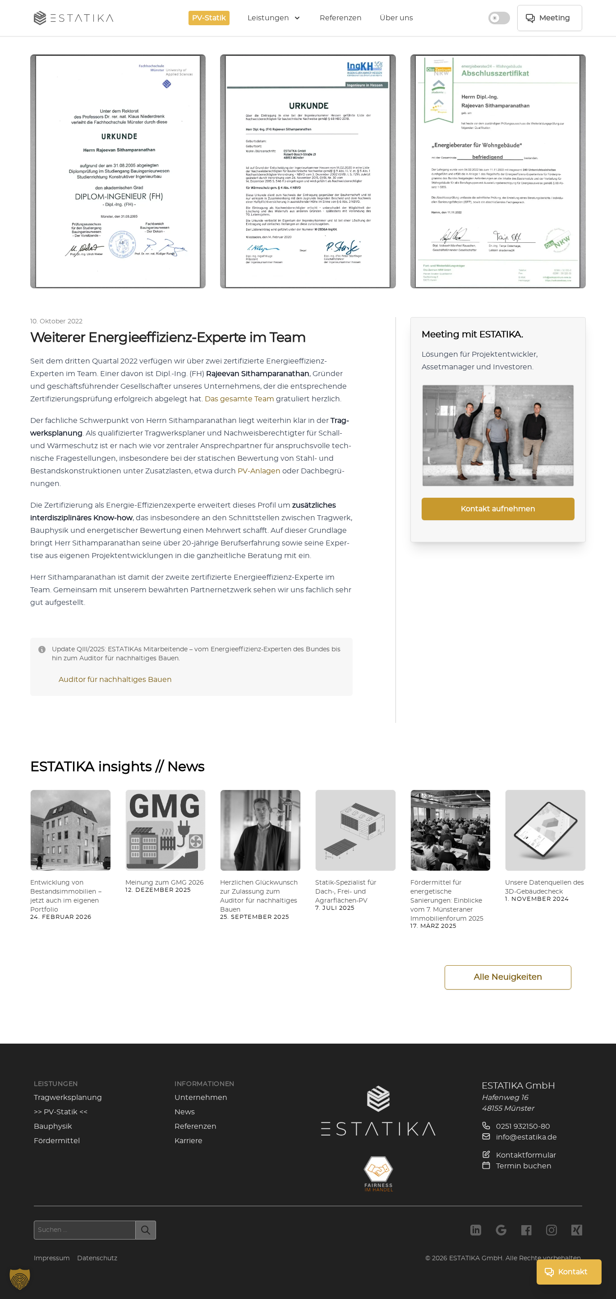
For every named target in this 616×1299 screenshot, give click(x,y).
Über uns (396, 18)
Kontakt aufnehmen (498, 509)
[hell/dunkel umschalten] (499, 18)
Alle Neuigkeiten (508, 977)
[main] (308, 540)
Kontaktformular (525, 1155)
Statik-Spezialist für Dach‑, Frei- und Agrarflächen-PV (346, 892)
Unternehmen (201, 1097)
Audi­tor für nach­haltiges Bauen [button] (115, 679)
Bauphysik (53, 1126)
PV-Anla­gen (259, 471)
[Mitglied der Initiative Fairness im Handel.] (378, 1173)
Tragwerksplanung (68, 1097)
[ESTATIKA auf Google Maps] (501, 1230)
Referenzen (341, 18)
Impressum (52, 1258)
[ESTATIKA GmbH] (378, 1110)
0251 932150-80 (522, 1126)
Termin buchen (523, 1166)
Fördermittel (57, 1141)
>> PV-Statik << (60, 1112)
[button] (20, 1279)
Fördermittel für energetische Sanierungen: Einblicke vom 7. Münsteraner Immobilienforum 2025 (446, 901)
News (185, 1112)
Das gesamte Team (239, 399)
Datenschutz (97, 1258)
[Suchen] (146, 1230)
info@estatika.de (525, 1137)
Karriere (188, 1141)
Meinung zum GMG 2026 (164, 883)
